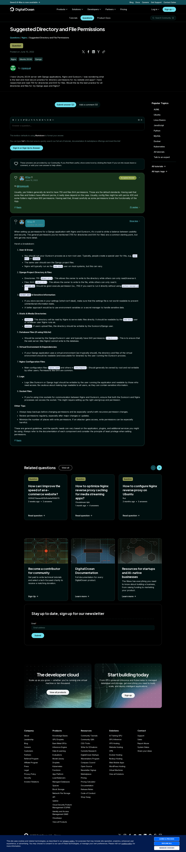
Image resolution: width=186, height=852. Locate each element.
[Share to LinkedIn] (93, 51)
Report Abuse (143, 743)
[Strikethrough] (21, 120)
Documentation (87, 785)
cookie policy (126, 843)
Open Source (86, 766)
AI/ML (156, 109)
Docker (157, 141)
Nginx (24, 37)
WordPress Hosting (117, 766)
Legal (26, 770)
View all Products (60, 822)
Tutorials (73, 18)
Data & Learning (59, 751)
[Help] (141, 120)
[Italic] (16, 120)
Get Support (156, 2)
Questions (87, 18)
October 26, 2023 (35, 225)
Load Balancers (59, 778)
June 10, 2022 (31, 180)
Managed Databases (61, 782)
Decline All (167, 843)
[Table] (50, 120)
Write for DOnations (89, 747)
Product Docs (103, 18)
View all (65, 467)
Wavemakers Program (90, 759)
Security (27, 778)
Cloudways (57, 818)
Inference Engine (60, 747)
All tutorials (159, 152)
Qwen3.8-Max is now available (24, 2)
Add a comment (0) (88, 104)
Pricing (84, 778)
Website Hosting (116, 747)
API (54, 797)
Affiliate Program (31, 762)
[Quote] (45, 120)
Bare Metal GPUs (60, 743)
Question (16, 45)
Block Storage (58, 789)
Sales (140, 739)
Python (157, 130)
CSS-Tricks (85, 743)
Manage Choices (166, 848)
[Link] (24, 120)
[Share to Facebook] (88, 51)
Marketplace (86, 774)
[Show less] (139, 177)
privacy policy (69, 841)
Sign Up (32, 596)
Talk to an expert (162, 157)
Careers (145, 2)
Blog (131, 2)
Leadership (29, 739)
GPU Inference (115, 739)
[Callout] (48, 120)
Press (26, 766)
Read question (35, 515)
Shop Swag (85, 797)
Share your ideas (145, 751)
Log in (154, 9)
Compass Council (88, 762)
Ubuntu (157, 114)
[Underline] (18, 120)
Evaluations (57, 755)
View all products (58, 692)
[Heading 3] (37, 120)
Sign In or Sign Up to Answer (26, 148)
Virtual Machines (116, 770)
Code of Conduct (88, 793)
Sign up (168, 9)
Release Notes (87, 789)
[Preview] (139, 120)
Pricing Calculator (88, 782)
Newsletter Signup (88, 770)
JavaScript (159, 125)
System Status (143, 747)
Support (141, 736)
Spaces (56, 785)
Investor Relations (31, 782)
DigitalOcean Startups (90, 755)
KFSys (27, 177)
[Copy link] (103, 51)
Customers (28, 751)
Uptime (55, 801)
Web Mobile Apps (116, 762)
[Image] (26, 120)
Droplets (56, 762)
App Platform (58, 774)
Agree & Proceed (166, 839)
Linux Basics (160, 120)
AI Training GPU (115, 736)
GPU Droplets (58, 739)
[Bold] (13, 120)
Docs (138, 2)
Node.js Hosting (115, 759)
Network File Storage (61, 793)
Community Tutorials (89, 736)
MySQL (157, 136)
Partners (27, 755)
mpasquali (26, 68)
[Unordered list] (40, 120)
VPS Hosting (114, 743)
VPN (111, 751)
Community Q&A (87, 739)
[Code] (53, 120)
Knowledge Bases (60, 736)
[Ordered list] (42, 120)
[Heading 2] (34, 120)
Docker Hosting (115, 755)
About (26, 736)
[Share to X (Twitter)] (83, 51)
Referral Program (31, 759)
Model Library (58, 759)
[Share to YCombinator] (98, 51)
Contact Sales (170, 2)
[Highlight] (29, 120)
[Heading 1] (32, 120)
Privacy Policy (30, 774)
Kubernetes (159, 146)
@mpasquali (22, 186)
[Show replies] (139, 207)
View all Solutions (116, 774)
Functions (56, 770)
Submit (38, 635)
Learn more (81, 596)
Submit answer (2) (65, 104)
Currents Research (88, 751)
